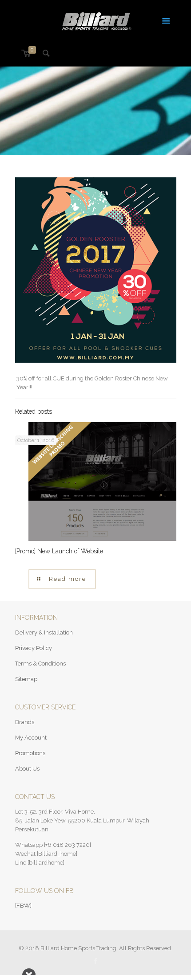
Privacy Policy (33, 648)
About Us (27, 768)
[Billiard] (96, 20)
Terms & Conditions (40, 663)
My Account (31, 737)
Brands (24, 722)
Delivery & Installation (44, 632)
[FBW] (23, 905)
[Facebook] (95, 961)
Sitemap (26, 679)
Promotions (30, 753)
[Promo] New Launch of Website (59, 551)
